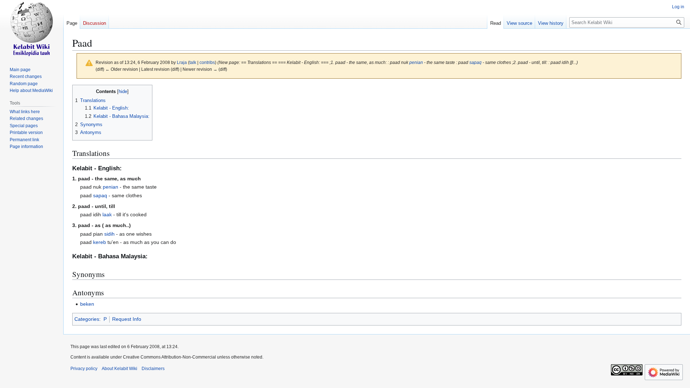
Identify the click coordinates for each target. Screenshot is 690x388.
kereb (99, 242)
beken (87, 304)
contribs (207, 62)
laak (107, 214)
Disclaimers (153, 368)
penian (416, 62)
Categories (86, 319)
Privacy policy (83, 368)
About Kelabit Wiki (119, 368)
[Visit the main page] (31, 28)
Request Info (126, 319)
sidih (109, 234)
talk (192, 62)
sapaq (475, 62)
